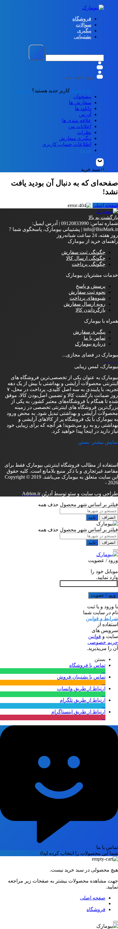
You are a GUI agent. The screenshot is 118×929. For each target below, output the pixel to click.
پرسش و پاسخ (90, 286)
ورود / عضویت (103, 595)
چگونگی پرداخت (88, 264)
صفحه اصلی (105, 205)
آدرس (85, 114)
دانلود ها (83, 108)
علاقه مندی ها (76, 120)
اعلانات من (79, 126)
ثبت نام (23, 90)
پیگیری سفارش (75, 138)
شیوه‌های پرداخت (87, 298)
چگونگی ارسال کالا (85, 258)
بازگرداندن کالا (90, 310)
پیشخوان (82, 96)
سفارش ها (80, 102)
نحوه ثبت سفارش (87, 292)
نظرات (84, 132)
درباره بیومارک (90, 343)
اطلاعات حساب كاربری (66, 144)
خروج (85, 150)
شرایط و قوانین (102, 618)
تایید (92, 517)
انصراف (108, 517)
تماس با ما (94, 338)
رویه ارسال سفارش (84, 304)
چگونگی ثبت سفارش (83, 252)
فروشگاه (96, 909)
